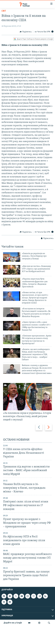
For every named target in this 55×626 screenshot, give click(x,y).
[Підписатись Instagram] (27, 596)
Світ (4, 11)
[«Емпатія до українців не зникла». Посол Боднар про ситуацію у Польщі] (11, 257)
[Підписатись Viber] (33, 596)
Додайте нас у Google (13, 623)
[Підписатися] (9, 602)
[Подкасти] (39, 623)
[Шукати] (49, 623)
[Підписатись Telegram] (39, 596)
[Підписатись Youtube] (21, 596)
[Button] (26, 31)
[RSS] (45, 596)
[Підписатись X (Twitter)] (15, 596)
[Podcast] (4, 602)
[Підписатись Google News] (9, 596)
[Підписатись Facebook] (4, 596)
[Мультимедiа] (29, 623)
